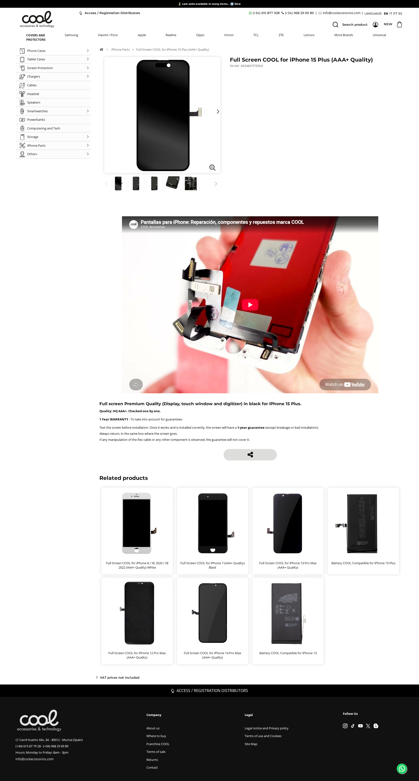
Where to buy (156, 736)
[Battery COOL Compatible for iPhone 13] (288, 613)
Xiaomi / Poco (108, 35)
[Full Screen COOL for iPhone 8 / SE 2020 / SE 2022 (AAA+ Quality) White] (137, 523)
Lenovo (309, 35)
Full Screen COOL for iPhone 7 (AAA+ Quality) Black (212, 565)
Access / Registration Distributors (112, 13)
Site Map (251, 744)
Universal (379, 35)
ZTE (281, 35)
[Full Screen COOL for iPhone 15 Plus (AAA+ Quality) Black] (118, 183)
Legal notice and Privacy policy (267, 728)
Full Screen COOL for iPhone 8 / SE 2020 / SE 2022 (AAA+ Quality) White (137, 565)
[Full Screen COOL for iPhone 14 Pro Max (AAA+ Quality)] (212, 613)
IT (390, 13)
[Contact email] (340, 13)
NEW (388, 24)
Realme (171, 35)
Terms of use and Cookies (263, 736)
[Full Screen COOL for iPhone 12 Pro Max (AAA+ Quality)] (137, 613)
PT (395, 13)
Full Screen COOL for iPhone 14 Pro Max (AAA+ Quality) (212, 655)
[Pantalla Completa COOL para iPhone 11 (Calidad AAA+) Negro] (191, 183)
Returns (152, 759)
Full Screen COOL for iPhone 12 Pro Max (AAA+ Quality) (137, 655)
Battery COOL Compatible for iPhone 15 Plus (363, 563)
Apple (142, 35)
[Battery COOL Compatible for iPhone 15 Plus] (363, 523)
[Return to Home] (101, 49)
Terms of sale (155, 751)
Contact (152, 767)
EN (386, 13)
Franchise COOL (157, 744)
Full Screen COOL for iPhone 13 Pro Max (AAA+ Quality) (288, 565)
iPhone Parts (120, 49)
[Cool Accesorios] (37, 19)
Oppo (200, 35)
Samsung (71, 35)
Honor (229, 35)
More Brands (343, 35)
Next (217, 184)
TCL (256, 35)
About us (153, 728)
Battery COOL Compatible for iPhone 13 (288, 653)
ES (400, 13)
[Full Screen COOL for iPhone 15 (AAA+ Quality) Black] (172, 183)
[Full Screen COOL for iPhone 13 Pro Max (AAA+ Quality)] (288, 523)
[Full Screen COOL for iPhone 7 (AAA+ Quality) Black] (212, 523)
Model (234, 66)
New (237, 4)
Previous (107, 184)
